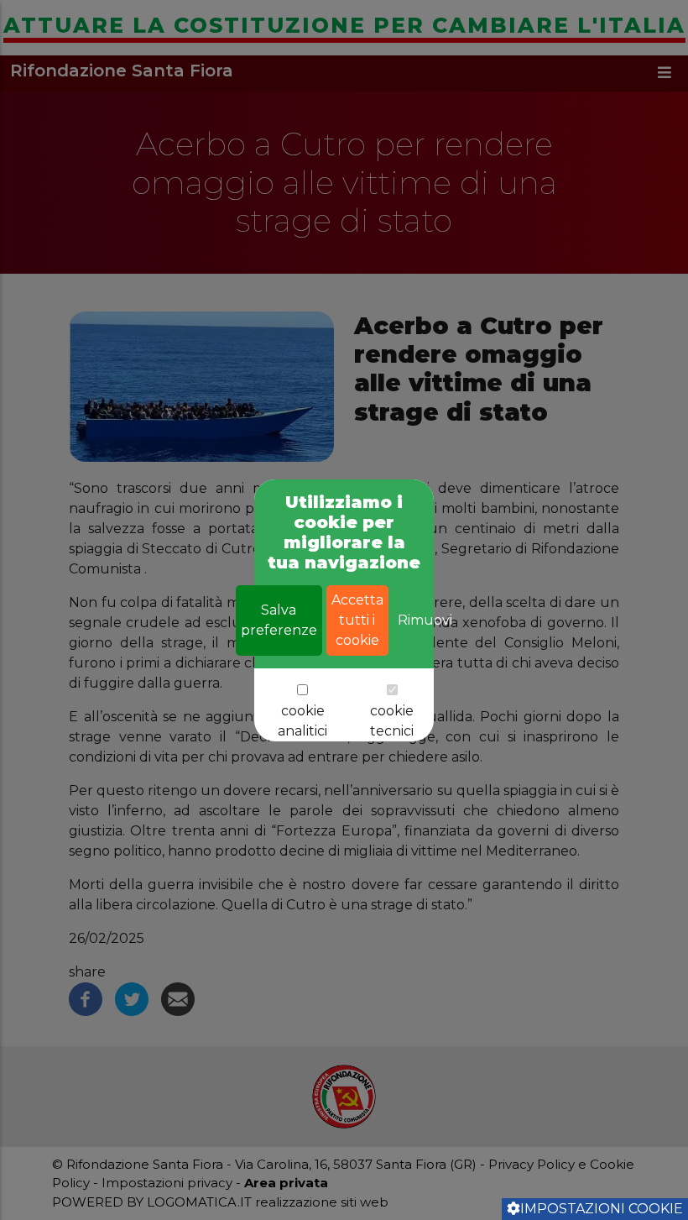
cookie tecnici (392, 721)
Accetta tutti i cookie (357, 620)
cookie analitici (302, 721)
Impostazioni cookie (601, 1209)
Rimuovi (425, 620)
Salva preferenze (279, 620)
